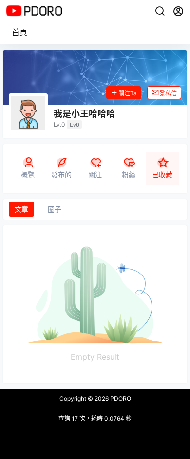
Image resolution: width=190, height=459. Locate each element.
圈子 (54, 209)
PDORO (120, 398)
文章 (21, 209)
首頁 (19, 32)
